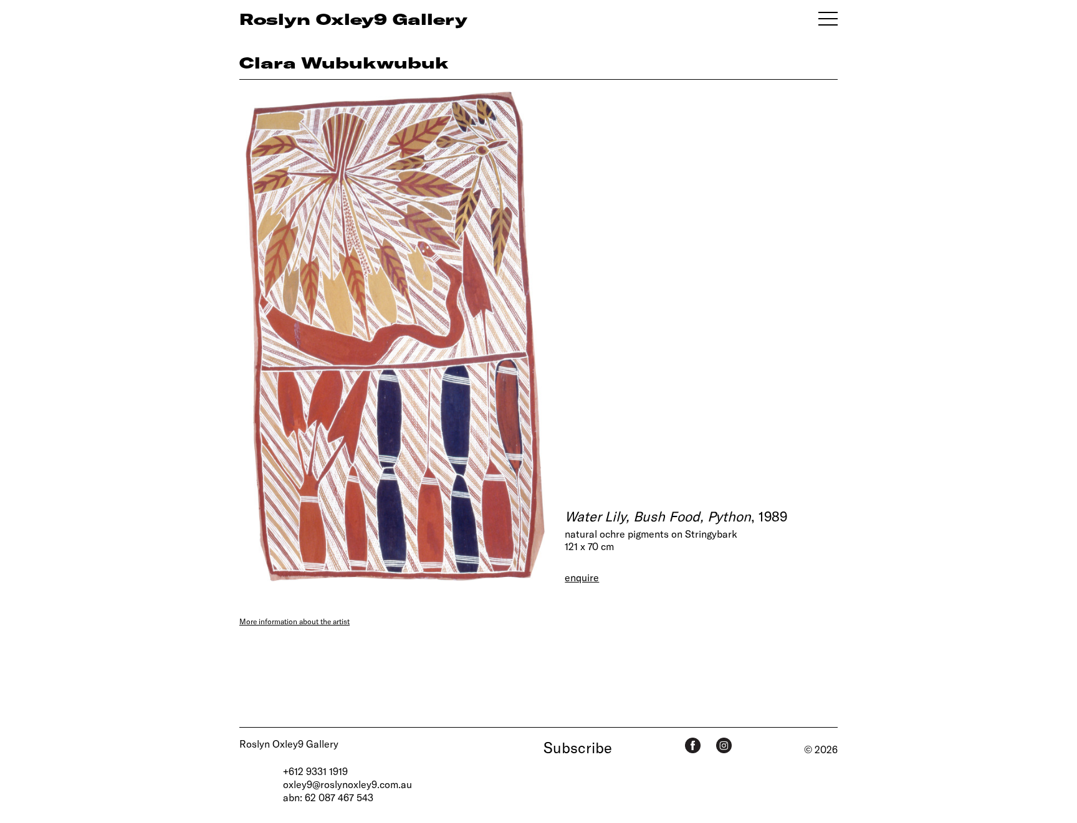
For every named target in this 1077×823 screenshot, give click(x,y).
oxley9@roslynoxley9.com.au (347, 784)
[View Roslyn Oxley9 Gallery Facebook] (693, 745)
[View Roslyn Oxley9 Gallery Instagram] (724, 745)
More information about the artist (294, 621)
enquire (582, 577)
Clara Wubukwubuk (344, 62)
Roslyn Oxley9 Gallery (288, 743)
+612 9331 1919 (315, 771)
